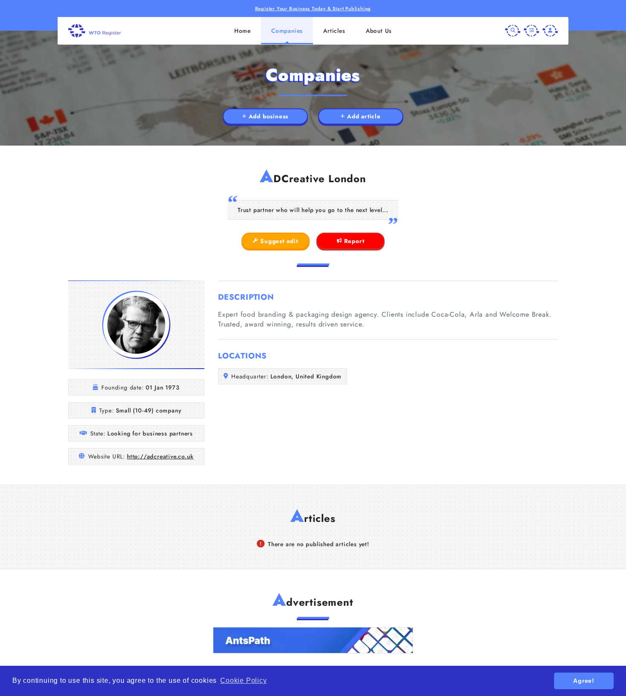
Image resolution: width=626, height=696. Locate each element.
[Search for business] (512, 30)
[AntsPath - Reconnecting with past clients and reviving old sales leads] (313, 640)
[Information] (531, 30)
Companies (287, 30)
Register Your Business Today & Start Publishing (313, 8)
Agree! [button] (583, 680)
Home (242, 30)
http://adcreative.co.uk (160, 456)
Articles (334, 30)
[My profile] (550, 30)
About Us (379, 30)
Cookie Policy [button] (243, 680)
